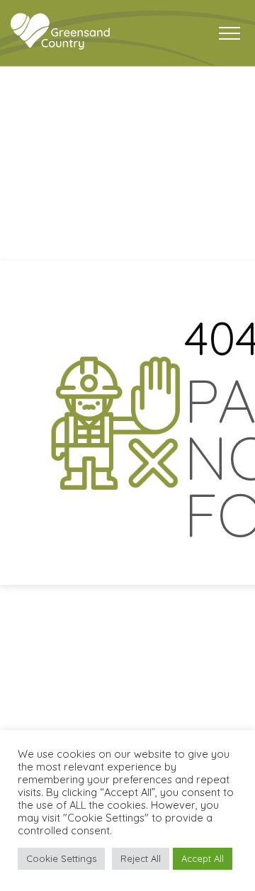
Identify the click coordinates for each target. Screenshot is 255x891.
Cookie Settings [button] (61, 858)
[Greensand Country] (60, 31)
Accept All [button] (202, 858)
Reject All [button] (140, 858)
